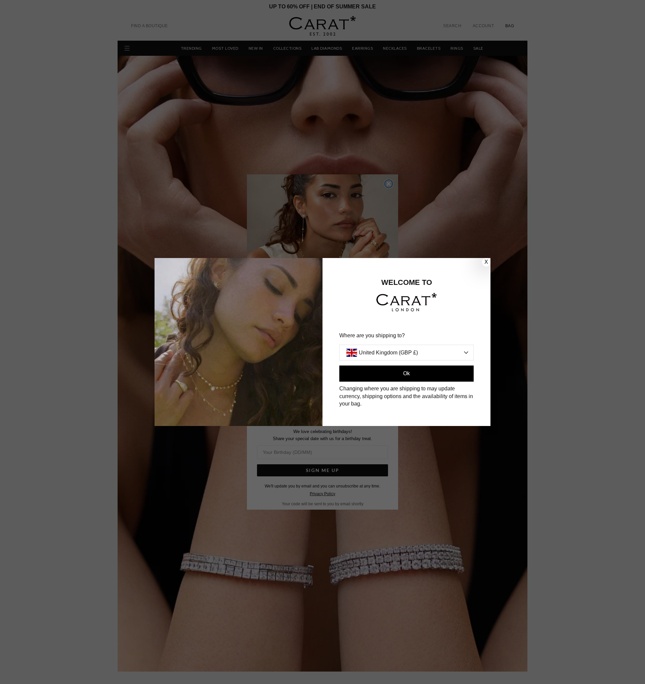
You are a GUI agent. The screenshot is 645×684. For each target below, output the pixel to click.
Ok (406, 373)
